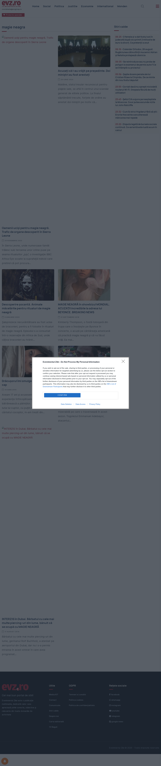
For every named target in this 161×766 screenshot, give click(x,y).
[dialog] (80, 383)
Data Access (80, 404)
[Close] (124, 362)
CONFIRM (62, 395)
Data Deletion (66, 404)
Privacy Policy (94, 404)
